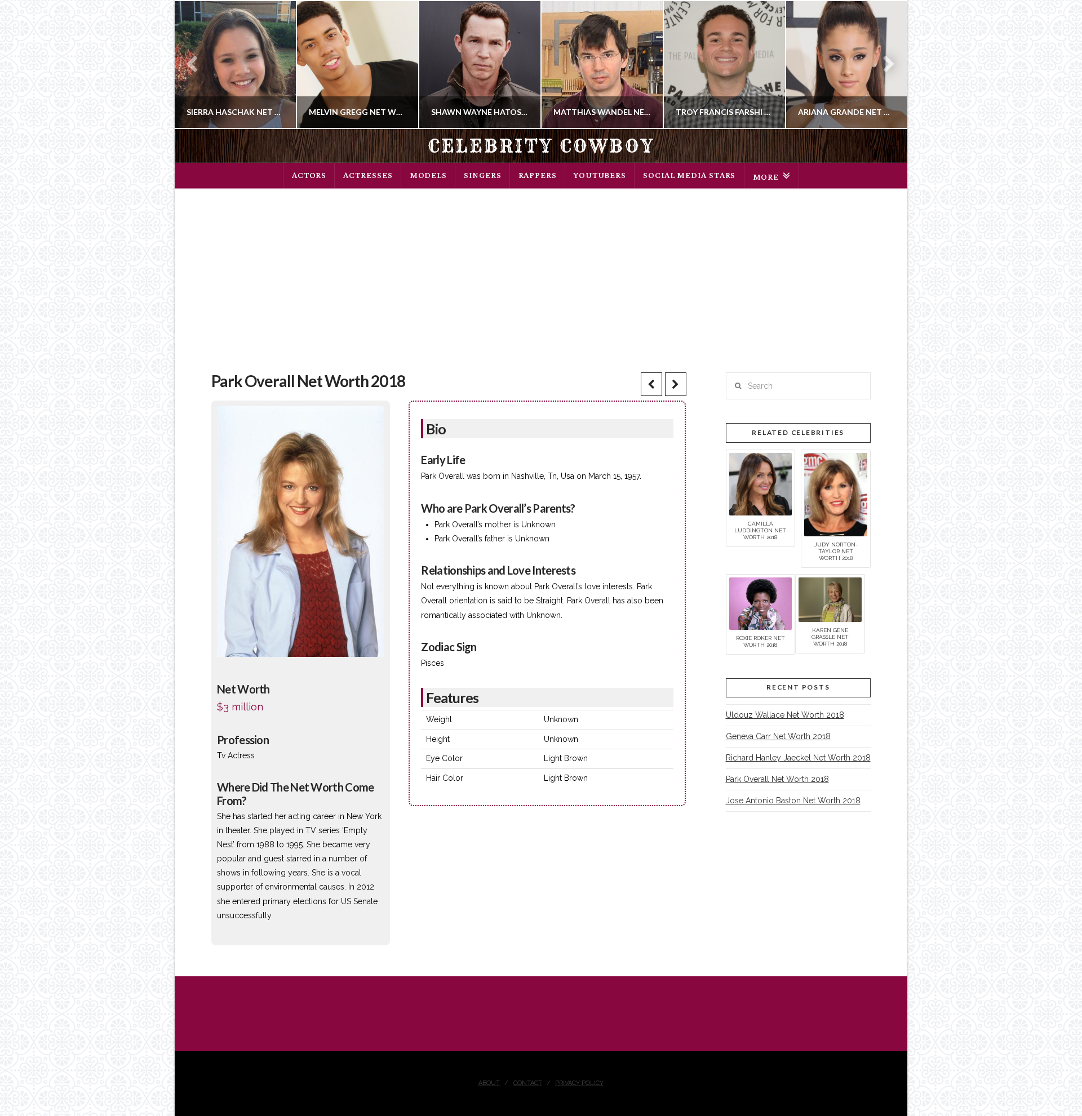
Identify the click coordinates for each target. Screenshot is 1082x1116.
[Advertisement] (541, 274)
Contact (527, 1083)
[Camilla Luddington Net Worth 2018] (760, 483)
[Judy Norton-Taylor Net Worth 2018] (835, 494)
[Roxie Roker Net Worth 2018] (760, 602)
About (489, 1083)
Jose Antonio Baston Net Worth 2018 (793, 800)
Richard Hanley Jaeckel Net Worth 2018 (798, 757)
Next (883, 64)
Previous (197, 64)
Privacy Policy (579, 1083)
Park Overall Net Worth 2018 (777, 779)
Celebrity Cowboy (541, 146)
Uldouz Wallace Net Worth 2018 (785, 714)
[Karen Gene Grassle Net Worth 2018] (830, 598)
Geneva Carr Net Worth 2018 (778, 736)
